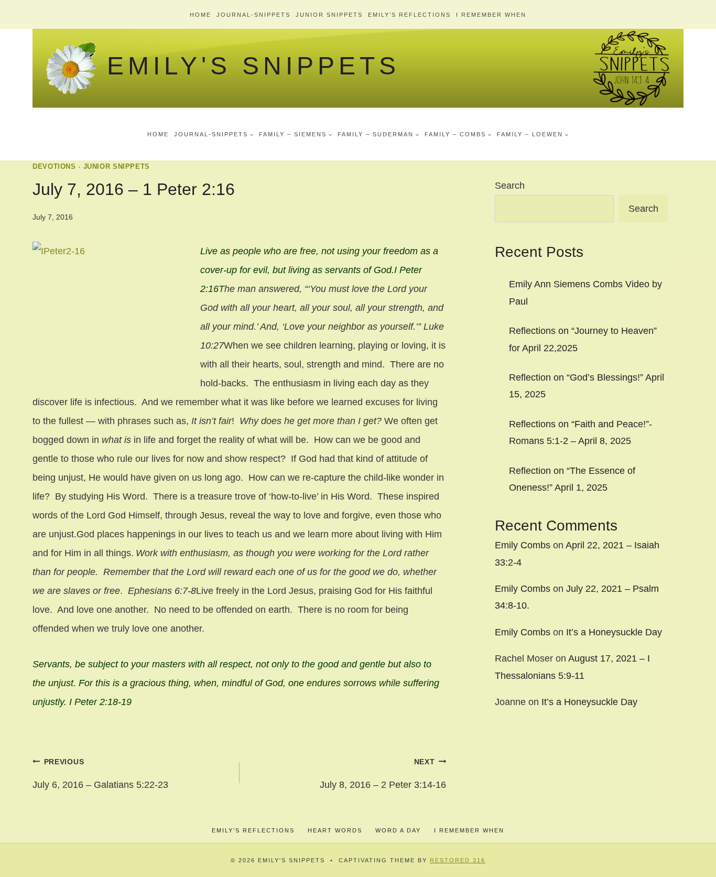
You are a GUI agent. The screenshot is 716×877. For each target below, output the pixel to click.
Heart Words (335, 830)
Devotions (54, 166)
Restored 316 (457, 860)
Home (200, 15)
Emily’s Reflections (409, 15)
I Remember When (491, 15)
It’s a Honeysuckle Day (614, 632)
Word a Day (398, 830)
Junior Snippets (329, 15)
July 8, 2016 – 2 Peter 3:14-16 (383, 773)
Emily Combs (522, 545)
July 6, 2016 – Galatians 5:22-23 (100, 773)
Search (510, 185)
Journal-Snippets (253, 15)
